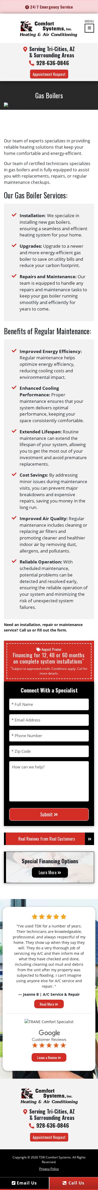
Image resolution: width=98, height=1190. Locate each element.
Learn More (48, 872)
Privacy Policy (49, 1169)
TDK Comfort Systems (55, 1157)
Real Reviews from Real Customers (46, 839)
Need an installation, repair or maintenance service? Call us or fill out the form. (43, 627)
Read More (47, 1004)
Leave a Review (47, 1057)
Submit (47, 814)
